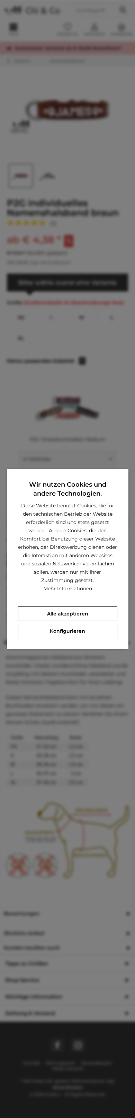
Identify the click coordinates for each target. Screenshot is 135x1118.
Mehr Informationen (67, 588)
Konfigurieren (67, 631)
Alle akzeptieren (67, 614)
